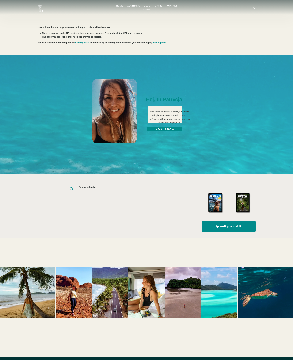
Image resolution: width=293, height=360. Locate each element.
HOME (119, 6)
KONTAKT (172, 6)
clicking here (82, 42)
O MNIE (158, 6)
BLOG (147, 6)
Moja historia (165, 129)
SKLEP (146, 9)
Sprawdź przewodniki (228, 226)
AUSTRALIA (133, 6)
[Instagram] (254, 8)
